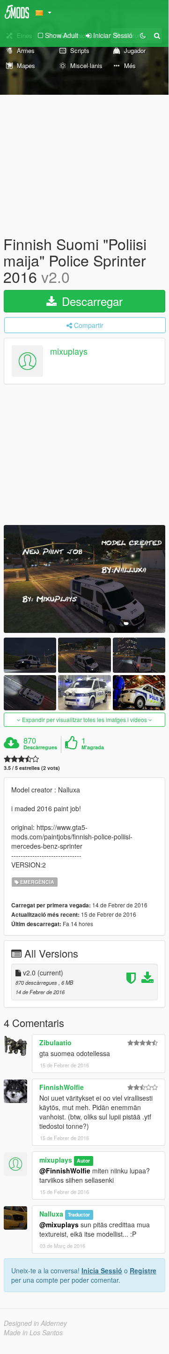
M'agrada (92, 747)
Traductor (79, 1214)
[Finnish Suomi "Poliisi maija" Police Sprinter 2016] (84, 579)
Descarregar (91, 301)
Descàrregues (40, 747)
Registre (143, 1270)
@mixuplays (59, 1224)
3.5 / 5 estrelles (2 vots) (32, 767)
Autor (83, 1160)
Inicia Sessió (101, 1270)
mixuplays (69, 351)
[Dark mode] (142, 35)
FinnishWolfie (61, 1087)
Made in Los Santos (33, 1332)
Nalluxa (51, 1213)
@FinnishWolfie (64, 1170)
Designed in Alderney (35, 1323)
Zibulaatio (55, 1042)
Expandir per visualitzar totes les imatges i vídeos (84, 719)
